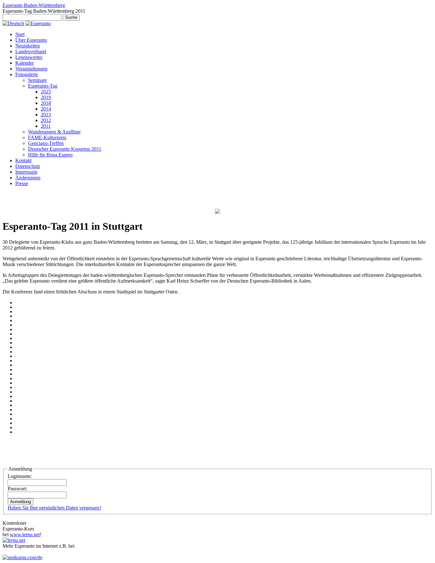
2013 (46, 114)
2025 (46, 91)
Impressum (26, 172)
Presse (21, 183)
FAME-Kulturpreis (47, 137)
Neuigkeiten (27, 45)
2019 (46, 97)
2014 (46, 109)
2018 (46, 103)
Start (20, 34)
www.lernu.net (25, 534)
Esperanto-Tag (42, 86)
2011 (46, 126)
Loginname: (20, 476)
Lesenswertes (28, 57)
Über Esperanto (31, 40)
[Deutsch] (13, 23)
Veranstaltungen (31, 68)
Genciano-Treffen (46, 143)
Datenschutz (27, 166)
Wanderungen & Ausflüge (54, 131)
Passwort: (17, 488)
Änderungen (27, 177)
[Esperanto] (38, 23)
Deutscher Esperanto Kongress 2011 (64, 149)
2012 (46, 120)
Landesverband (30, 51)
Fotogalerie (26, 74)
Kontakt (23, 160)
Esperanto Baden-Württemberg (34, 5)
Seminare (37, 80)
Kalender (24, 63)
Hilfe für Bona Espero (50, 154)
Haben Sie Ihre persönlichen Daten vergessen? (54, 507)
